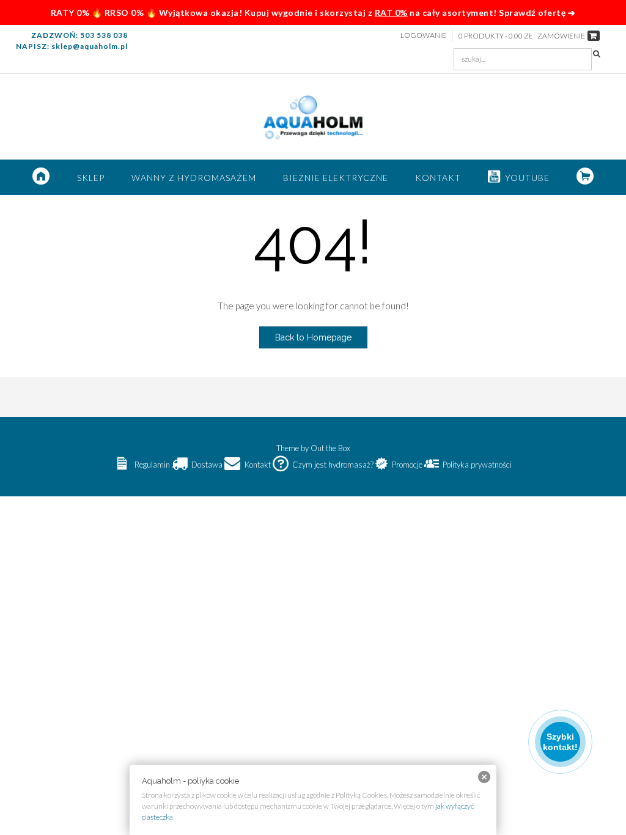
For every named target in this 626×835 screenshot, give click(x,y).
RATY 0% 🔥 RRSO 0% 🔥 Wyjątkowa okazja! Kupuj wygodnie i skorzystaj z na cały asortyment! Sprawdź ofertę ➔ (313, 12)
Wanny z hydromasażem (193, 177)
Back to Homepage (313, 337)
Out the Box (330, 448)
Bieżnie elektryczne (335, 177)
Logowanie (423, 35)
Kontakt (438, 177)
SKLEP (91, 177)
